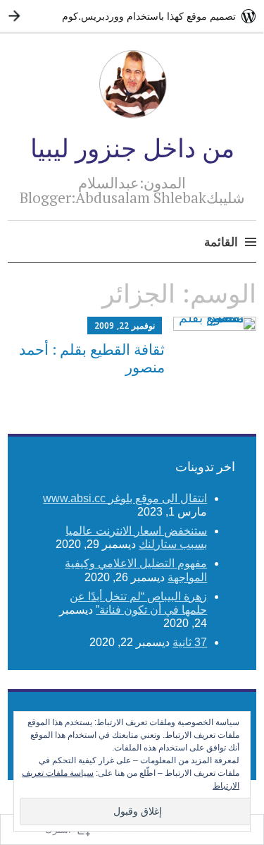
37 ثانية (189, 642)
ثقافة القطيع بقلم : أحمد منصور (92, 358)
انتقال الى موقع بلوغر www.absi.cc (125, 498)
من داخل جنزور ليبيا (132, 147)
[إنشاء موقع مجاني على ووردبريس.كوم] (132, 16)
